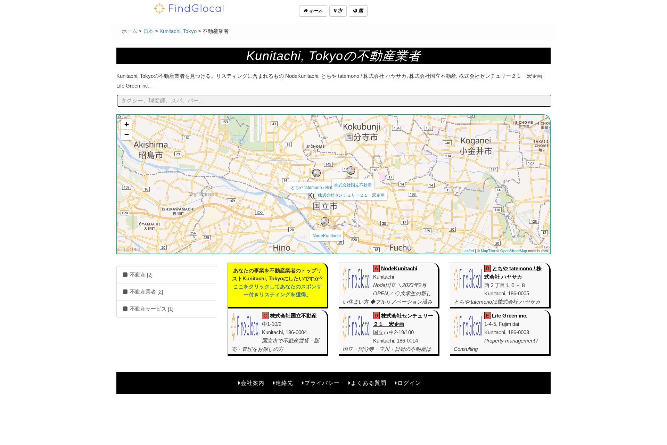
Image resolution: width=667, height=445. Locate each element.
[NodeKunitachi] (325, 221)
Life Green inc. (509, 316)
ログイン (409, 383)
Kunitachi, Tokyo (178, 31)
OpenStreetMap (513, 250)
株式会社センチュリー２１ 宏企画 (351, 195)
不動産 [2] (141, 275)
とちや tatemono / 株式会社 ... (318, 187)
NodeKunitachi (327, 235)
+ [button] (126, 124)
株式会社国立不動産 (353, 185)
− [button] (126, 134)
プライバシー (322, 383)
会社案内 (252, 383)
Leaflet (468, 250)
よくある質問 (368, 383)
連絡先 (284, 383)
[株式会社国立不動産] (351, 170)
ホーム (315, 10)
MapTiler (488, 250)
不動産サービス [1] (151, 309)
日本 (148, 31)
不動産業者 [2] (146, 292)
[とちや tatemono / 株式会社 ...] (316, 173)
